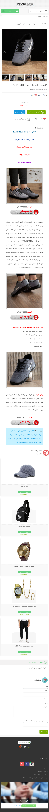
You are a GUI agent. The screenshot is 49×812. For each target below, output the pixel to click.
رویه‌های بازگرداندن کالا (41, 775)
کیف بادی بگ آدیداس (24, 526)
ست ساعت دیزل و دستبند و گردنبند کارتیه (24, 606)
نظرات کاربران (21, 24)
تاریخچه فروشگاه (43, 772)
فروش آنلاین (33, 442)
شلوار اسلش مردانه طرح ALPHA (24, 646)
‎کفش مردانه (31, 431)
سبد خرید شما (10, 11)
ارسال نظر (44, 731)
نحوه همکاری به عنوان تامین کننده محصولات (35, 778)
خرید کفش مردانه (20, 435)
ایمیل (46, 694)
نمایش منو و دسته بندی (37, 11)
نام (47, 686)
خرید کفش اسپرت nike (34, 435)
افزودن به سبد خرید (34, 112)
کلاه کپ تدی (24, 486)
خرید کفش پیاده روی (22, 438)
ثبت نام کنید (16, 805)
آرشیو (39, 454)
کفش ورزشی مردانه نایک (18, 431)
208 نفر (17, 112)
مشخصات (44, 24)
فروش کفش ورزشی (22, 442)
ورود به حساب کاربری (29, 805)
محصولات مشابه (33, 24)
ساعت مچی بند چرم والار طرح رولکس (24, 566)
